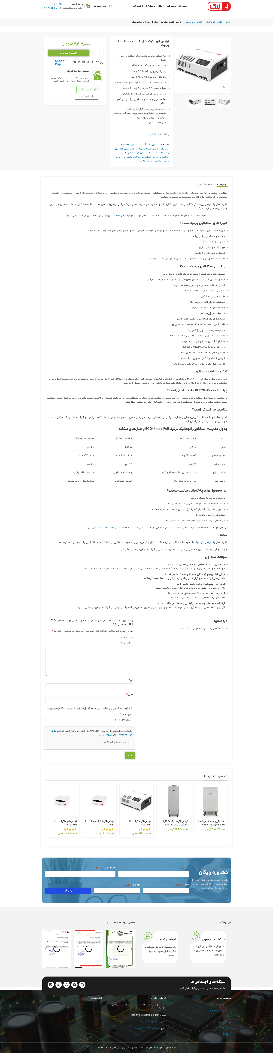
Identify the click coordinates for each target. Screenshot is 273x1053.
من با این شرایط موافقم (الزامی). (115, 742)
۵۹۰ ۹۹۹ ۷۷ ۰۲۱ (49, 8)
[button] (46, 949)
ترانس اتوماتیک (214, 22)
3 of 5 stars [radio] (111, 637)
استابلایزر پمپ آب (152, 144)
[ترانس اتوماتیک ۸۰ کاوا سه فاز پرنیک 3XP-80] (173, 801)
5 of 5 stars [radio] (106, 637)
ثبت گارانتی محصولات (219, 1010)
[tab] (222, 184)
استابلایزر (116, 215)
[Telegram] (74, 985)
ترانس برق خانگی (193, 22)
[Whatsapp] (66, 985)
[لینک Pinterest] (83, 61)
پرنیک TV (225, 1028)
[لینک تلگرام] (74, 61)
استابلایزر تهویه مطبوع (129, 144)
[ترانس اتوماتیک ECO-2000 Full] (99, 801)
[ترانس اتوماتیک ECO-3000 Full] (62, 801)
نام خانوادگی (106, 867)
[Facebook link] (92, 61)
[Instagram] (82, 985)
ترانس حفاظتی (161, 160)
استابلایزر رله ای (144, 148)
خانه (228, 22)
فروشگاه (226, 1034)
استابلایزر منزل (159, 152)
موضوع (132, 884)
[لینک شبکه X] (88, 61)
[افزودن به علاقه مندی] (97, 62)
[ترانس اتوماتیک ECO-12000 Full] (136, 801)
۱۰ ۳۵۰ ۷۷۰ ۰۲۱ (57, 4)
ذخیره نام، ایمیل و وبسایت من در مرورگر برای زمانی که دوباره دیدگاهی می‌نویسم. (88, 708)
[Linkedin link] (79, 61)
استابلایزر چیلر (161, 148)
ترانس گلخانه (145, 160)
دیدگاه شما (127, 643)
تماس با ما (225, 1022)
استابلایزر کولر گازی (124, 148)
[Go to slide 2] (135, 841)
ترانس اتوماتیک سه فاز (109, 527)
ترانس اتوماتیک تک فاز (146, 156)
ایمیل (129, 694)
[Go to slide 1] (138, 841)
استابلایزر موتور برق (139, 152)
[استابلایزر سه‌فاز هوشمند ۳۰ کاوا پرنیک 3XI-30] (211, 801)
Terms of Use (124, 735)
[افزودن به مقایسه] (101, 62)
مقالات (227, 1016)
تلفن (182, 884)
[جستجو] (110, 6)
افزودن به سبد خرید (68, 53)
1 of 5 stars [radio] (116, 637)
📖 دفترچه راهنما (159, 134)
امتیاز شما (127, 637)
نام (131, 680)
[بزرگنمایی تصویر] (224, 87)
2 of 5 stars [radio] (114, 637)
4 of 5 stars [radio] (108, 637)
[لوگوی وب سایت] (219, 6)
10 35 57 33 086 (147, 1028)
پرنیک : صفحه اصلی (220, 1004)
